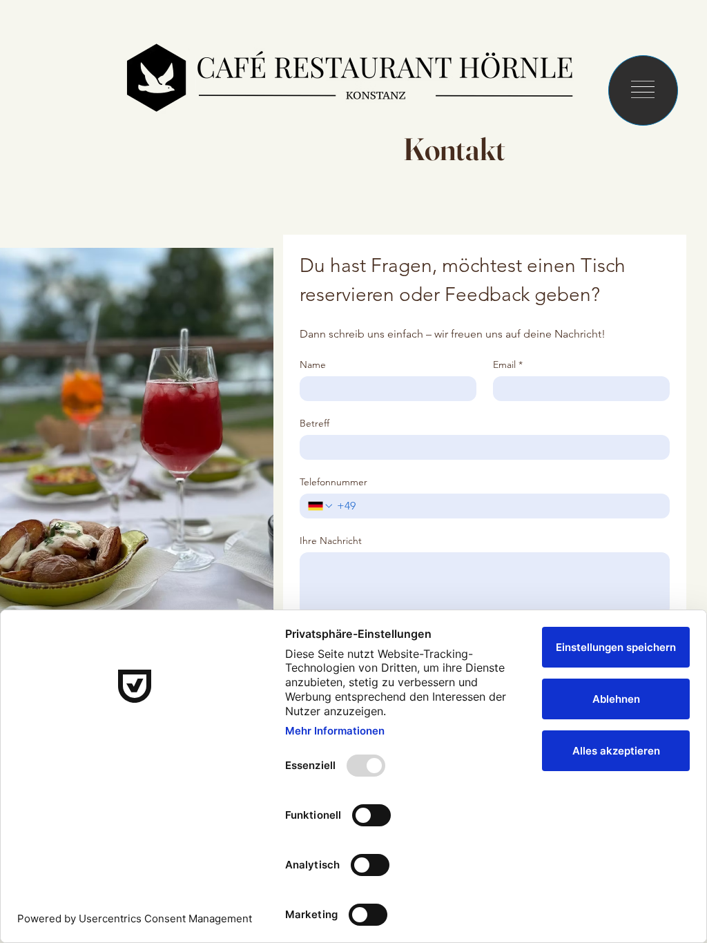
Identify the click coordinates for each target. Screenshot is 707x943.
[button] (643, 89)
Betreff (314, 423)
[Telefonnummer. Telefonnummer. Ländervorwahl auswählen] (321, 506)
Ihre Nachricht (331, 541)
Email (508, 365)
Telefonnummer (333, 482)
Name (313, 365)
